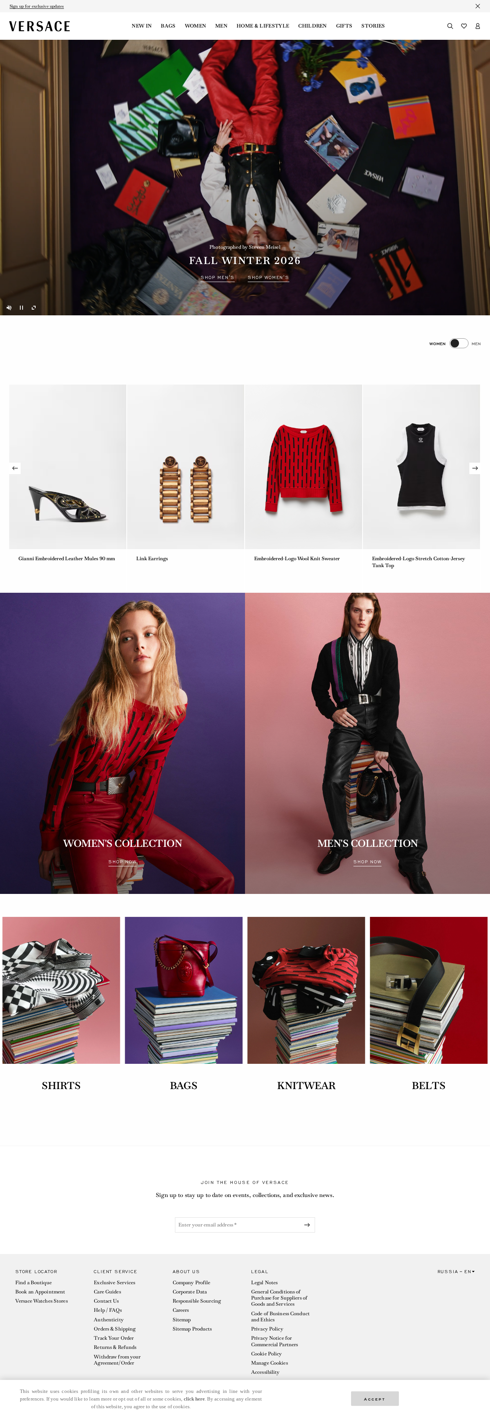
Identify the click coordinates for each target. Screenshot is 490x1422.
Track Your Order (114, 1338)
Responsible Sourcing (197, 1301)
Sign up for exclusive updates (37, 6)
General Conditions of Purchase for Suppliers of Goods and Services (279, 1298)
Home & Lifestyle (263, 26)
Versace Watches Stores (41, 1301)
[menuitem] (142, 26)
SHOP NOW (122, 861)
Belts (429, 1085)
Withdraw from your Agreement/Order (117, 1360)
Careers (181, 1310)
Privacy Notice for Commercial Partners (274, 1341)
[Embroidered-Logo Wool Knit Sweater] (67, 467)
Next (475, 468)
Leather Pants (270, 558)
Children (312, 26)
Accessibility (265, 1372)
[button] (48, 1323)
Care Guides (107, 1291)
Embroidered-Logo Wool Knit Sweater (61, 558)
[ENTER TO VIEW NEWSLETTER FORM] (308, 1225)
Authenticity (108, 1319)
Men (221, 26)
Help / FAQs (107, 1310)
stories (373, 26)
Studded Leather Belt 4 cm (402, 558)
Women (195, 26)
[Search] (450, 26)
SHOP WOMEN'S (268, 277)
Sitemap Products (192, 1329)
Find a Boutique (33, 1282)
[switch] (455, 343)
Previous (15, 468)
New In (142, 26)
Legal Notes (264, 1282)
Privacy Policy (267, 1329)
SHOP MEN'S (218, 277)
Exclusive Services (114, 1282)
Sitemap (182, 1319)
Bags (168, 26)
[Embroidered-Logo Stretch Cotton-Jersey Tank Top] (185, 467)
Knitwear (306, 1085)
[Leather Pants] (303, 467)
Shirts (61, 1085)
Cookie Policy (266, 1353)
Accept (374, 1398)
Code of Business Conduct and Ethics (280, 1316)
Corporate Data (190, 1291)
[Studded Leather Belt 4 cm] (421, 467)
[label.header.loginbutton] (478, 26)
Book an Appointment (40, 1291)
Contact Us (106, 1301)
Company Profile (192, 1282)
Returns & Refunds (115, 1347)
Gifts (344, 26)
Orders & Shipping (115, 1329)
